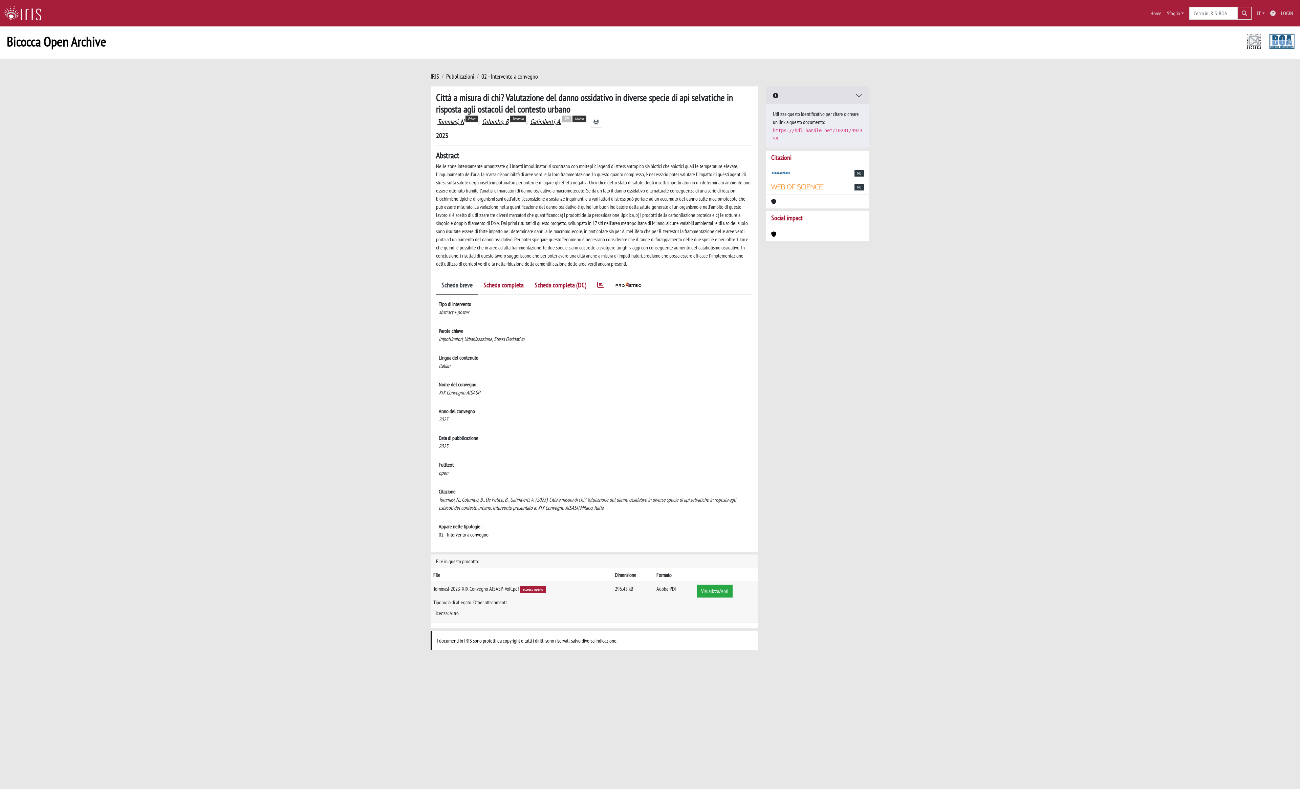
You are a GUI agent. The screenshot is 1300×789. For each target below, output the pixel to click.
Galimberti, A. (545, 121)
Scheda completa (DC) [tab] (560, 285)
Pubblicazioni (460, 76)
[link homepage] (25, 13)
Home (1156, 13)
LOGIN (1287, 13)
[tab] (600, 286)
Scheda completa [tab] (503, 285)
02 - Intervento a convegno (509, 76)
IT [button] (1259, 13)
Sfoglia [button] (1173, 13)
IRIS (435, 76)
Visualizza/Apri (714, 591)
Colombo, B (495, 121)
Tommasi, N (450, 121)
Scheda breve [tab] (457, 285)
